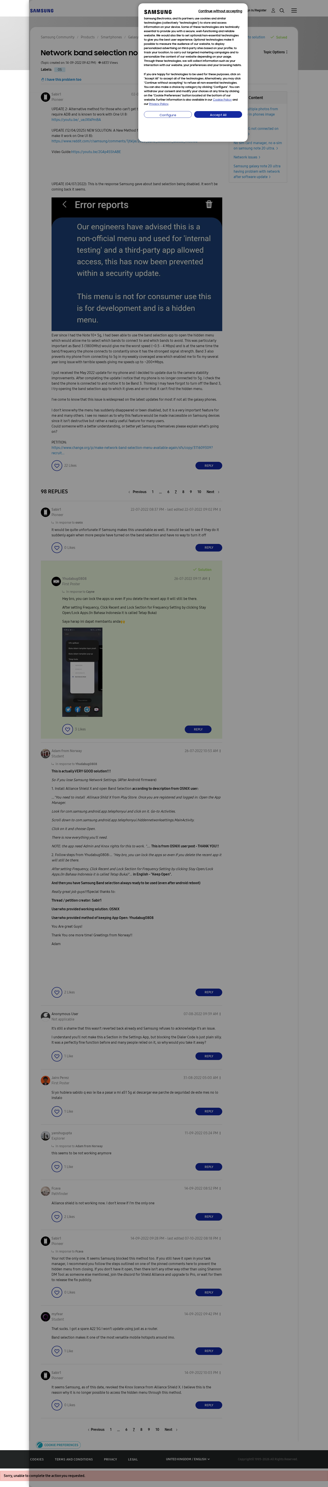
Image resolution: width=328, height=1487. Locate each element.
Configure (168, 115)
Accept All (218, 115)
